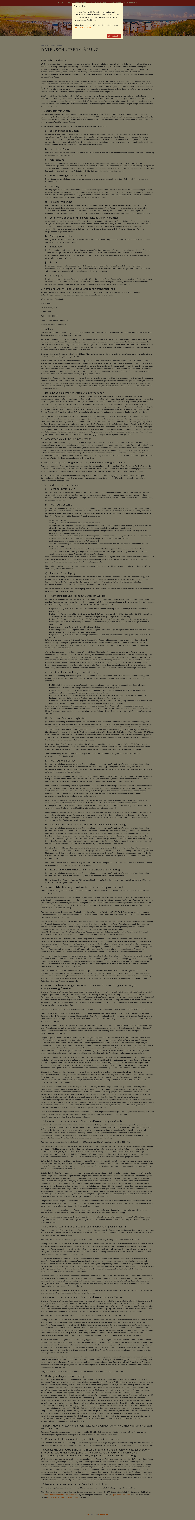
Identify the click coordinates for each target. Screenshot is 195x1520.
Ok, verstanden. (114, 36)
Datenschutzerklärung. (82, 28)
